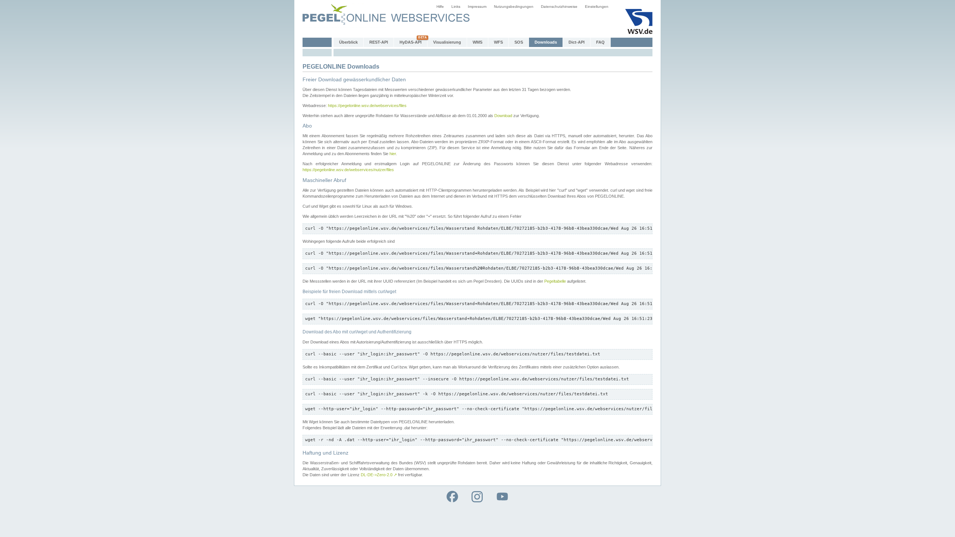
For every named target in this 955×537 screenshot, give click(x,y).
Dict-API (577, 42)
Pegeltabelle (555, 281)
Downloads (546, 42)
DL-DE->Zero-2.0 (379, 474)
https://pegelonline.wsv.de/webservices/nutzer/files (348, 169)
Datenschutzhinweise (559, 6)
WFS (498, 42)
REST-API (378, 42)
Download (503, 115)
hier (392, 153)
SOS (518, 42)
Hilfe (440, 6)
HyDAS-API (411, 42)
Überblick (348, 42)
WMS (477, 42)
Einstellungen (596, 6)
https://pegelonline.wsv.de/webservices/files (367, 105)
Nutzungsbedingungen (513, 6)
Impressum (477, 6)
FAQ (600, 42)
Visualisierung (447, 42)
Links (455, 6)
